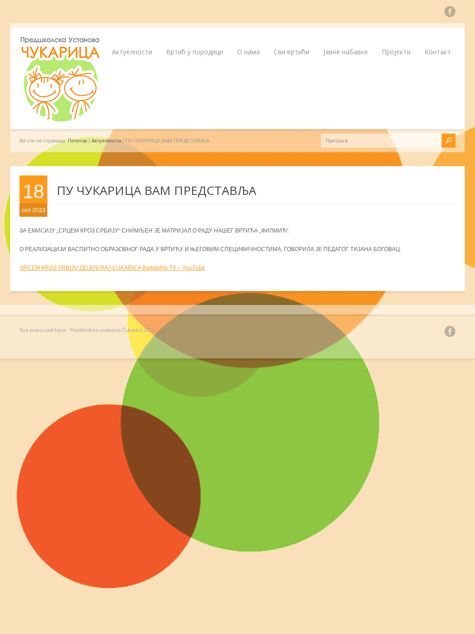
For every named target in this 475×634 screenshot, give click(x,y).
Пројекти (396, 51)
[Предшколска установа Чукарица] (61, 119)
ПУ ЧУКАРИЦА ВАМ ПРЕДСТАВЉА (156, 190)
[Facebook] (450, 13)
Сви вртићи (291, 51)
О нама (248, 51)
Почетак (77, 140)
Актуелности (132, 51)
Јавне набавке (345, 51)
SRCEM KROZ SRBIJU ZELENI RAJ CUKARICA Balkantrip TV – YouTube (112, 268)
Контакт (437, 51)
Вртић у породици (194, 51)
